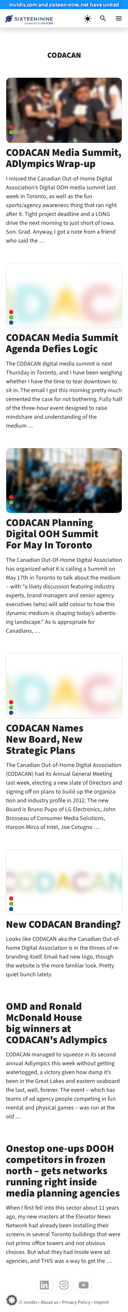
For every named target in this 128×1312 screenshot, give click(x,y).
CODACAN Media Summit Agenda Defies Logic (62, 343)
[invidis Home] (26, 19)
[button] (103, 18)
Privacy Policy (76, 1302)
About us (49, 1302)
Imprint (101, 1302)
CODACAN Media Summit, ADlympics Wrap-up (63, 158)
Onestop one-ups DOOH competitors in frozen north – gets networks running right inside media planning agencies (63, 1171)
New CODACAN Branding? (63, 924)
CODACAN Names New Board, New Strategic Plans (44, 739)
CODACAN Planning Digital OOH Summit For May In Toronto (52, 534)
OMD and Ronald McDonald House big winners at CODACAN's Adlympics (56, 1023)
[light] (87, 18)
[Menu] (119, 18)
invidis (30, 1302)
